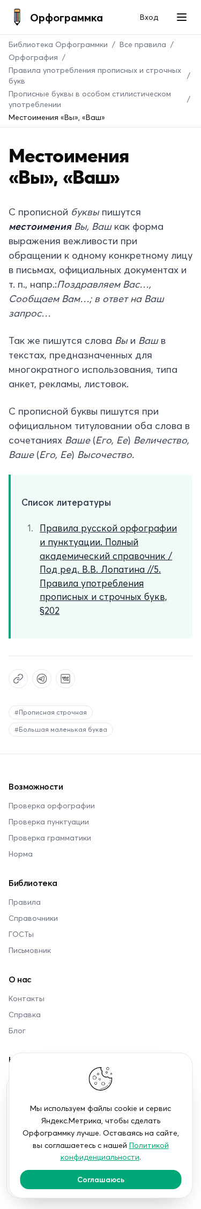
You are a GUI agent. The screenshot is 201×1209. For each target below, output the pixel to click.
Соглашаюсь (100, 1179)
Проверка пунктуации (49, 821)
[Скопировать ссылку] (18, 678)
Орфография (33, 57)
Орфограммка (66, 17)
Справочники (33, 918)
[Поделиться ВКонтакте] (65, 678)
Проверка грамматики (50, 837)
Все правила (143, 44)
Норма (21, 853)
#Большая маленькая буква (60, 729)
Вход (149, 17)
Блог (17, 1030)
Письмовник (30, 950)
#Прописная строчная (50, 712)
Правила (25, 902)
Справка (25, 1014)
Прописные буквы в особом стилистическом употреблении (90, 98)
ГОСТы (21, 934)
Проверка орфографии (52, 805)
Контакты (26, 998)
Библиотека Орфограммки (58, 44)
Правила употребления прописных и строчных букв (95, 75)
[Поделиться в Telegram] (41, 678)
